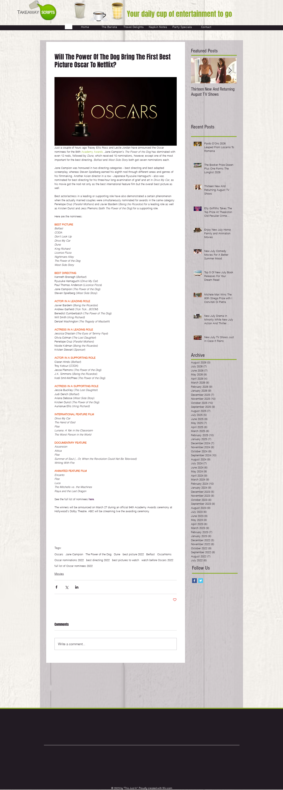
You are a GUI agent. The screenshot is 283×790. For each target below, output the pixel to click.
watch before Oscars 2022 (157, 560)
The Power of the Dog (98, 554)
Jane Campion (74, 554)
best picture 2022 (133, 554)
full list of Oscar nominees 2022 (73, 565)
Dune (117, 554)
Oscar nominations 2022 (69, 560)
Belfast (150, 554)
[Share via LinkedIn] (77, 587)
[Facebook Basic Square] (194, 580)
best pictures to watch (125, 560)
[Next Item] (230, 70)
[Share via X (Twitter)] (67, 587)
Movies (59, 574)
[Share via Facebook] (56, 587)
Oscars (58, 554)
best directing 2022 (98, 560)
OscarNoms (164, 554)
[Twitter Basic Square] (200, 580)
